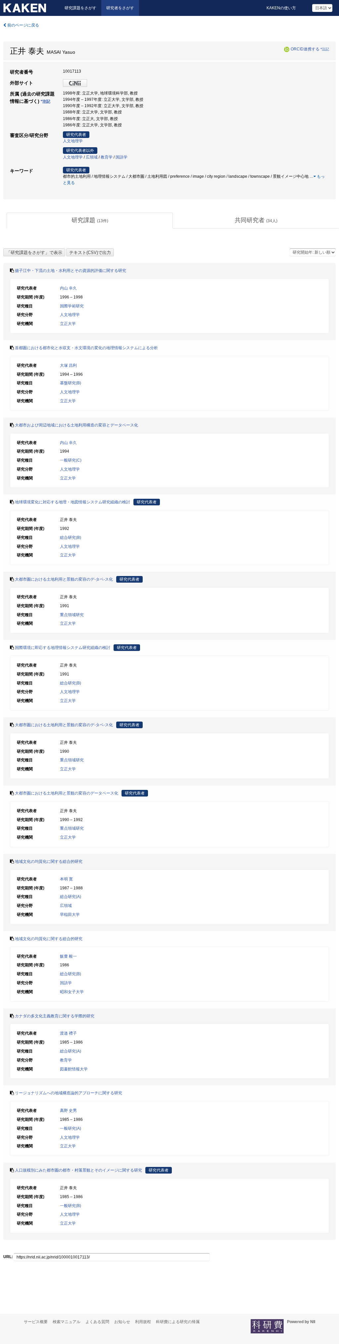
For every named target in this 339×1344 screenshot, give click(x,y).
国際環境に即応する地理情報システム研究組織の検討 (62, 647)
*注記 (324, 49)
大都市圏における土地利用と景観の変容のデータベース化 (66, 793)
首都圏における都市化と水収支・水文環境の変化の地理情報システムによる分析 (86, 348)
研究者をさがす (120, 8)
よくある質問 (97, 1321)
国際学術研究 (72, 306)
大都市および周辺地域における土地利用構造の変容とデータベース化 (76, 425)
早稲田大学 (70, 914)
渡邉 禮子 (68, 1033)
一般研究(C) (70, 460)
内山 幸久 (68, 288)
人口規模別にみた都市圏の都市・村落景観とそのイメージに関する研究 (78, 1170)
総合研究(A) (70, 896)
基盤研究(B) (70, 383)
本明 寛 (66, 879)
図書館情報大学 (74, 1069)
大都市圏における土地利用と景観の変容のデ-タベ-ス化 (64, 579)
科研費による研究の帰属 (178, 1321)
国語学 (121, 157)
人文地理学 (73, 141)
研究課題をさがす (80, 8)
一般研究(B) (70, 1205)
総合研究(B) (70, 537)
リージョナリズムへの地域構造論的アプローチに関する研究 (68, 1093)
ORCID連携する (305, 49)
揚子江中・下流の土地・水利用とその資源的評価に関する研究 (70, 270)
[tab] (90, 220)
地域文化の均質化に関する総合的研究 (48, 861)
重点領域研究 (72, 614)
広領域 (92, 157)
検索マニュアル (66, 1321)
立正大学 (68, 323)
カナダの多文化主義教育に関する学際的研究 (54, 1016)
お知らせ (122, 1321)
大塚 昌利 (68, 365)
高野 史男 (68, 1110)
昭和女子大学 (72, 992)
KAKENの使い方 (281, 8)
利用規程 (143, 1321)
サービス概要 (36, 1321)
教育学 (107, 157)
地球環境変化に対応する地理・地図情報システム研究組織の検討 (72, 502)
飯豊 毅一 (68, 956)
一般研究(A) (70, 1128)
